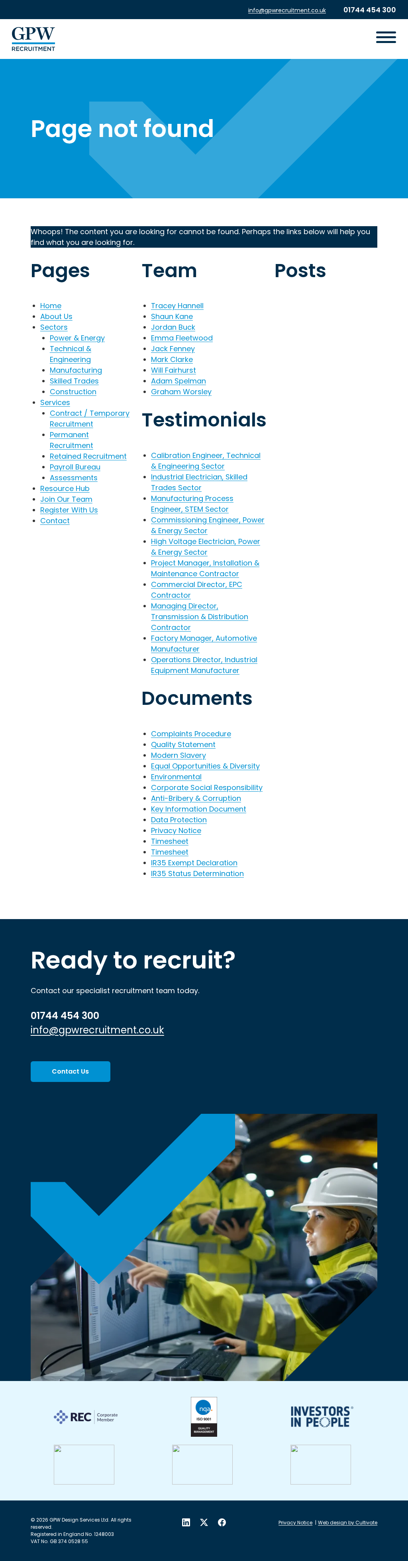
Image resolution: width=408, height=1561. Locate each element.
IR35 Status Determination (197, 873)
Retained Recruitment (88, 456)
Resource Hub (65, 488)
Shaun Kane (172, 316)
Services (55, 402)
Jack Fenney (173, 349)
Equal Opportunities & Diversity (205, 766)
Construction (73, 392)
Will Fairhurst (173, 370)
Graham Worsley (181, 392)
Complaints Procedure (191, 734)
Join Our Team (66, 499)
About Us (56, 316)
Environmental (176, 777)
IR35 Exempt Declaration (194, 863)
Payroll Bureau (75, 467)
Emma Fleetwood (182, 338)
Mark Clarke (172, 359)
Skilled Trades (74, 381)
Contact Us (70, 1071)
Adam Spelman (178, 381)
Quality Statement (183, 744)
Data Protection (179, 820)
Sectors (54, 327)
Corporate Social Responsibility (207, 787)
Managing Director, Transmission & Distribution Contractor (199, 616)
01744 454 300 (369, 10)
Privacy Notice (176, 830)
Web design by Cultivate (347, 1522)
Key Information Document (198, 809)
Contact (55, 521)
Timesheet (169, 841)
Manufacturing (76, 370)
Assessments (74, 478)
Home (50, 306)
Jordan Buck (173, 327)
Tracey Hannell (177, 306)
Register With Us (69, 510)
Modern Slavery (178, 755)
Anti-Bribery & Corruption (196, 798)
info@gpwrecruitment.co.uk (287, 10)
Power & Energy (77, 338)
